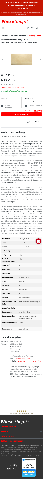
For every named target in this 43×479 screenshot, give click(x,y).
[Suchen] (27, 28)
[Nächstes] (40, 60)
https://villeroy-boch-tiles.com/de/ (29, 361)
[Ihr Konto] (37, 28)
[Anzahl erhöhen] (16, 102)
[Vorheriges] (2, 60)
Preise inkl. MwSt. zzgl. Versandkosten (12, 87)
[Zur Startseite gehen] (15, 22)
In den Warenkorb (21, 114)
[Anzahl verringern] (3, 102)
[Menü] (3, 28)
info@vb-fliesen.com (22, 358)
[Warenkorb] (41, 27)
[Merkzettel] (32, 28)
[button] (38, 241)
